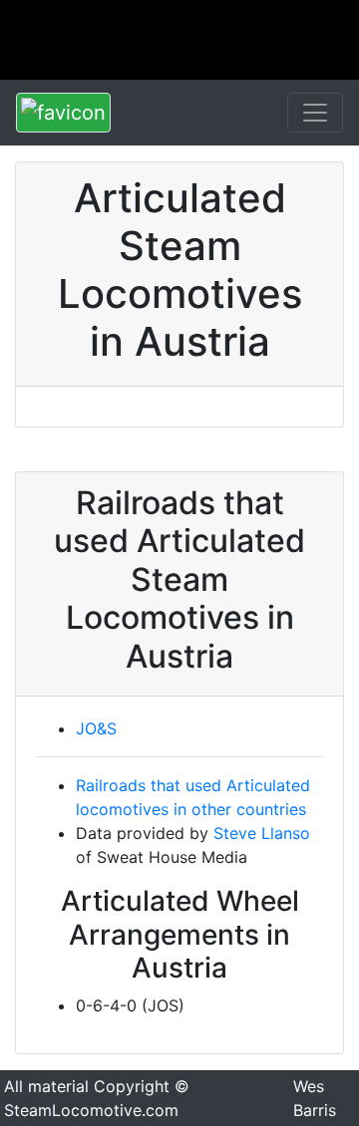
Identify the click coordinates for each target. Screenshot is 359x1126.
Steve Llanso (261, 833)
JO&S (96, 728)
